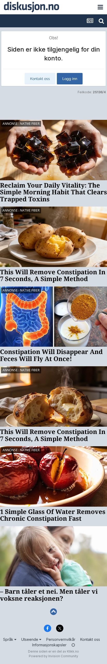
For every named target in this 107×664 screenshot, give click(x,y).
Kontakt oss (40, 79)
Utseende (30, 639)
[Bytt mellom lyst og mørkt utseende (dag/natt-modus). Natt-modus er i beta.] (73, 645)
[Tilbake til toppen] (53, 612)
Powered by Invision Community (53, 656)
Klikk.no (73, 651)
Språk (8, 639)
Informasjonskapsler (49, 645)
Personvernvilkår (60, 639)
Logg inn (69, 79)
